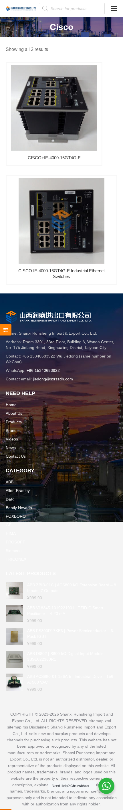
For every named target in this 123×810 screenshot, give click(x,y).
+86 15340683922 (43, 370)
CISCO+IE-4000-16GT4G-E (54, 157)
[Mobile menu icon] (113, 8)
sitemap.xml (100, 720)
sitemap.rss (17, 727)
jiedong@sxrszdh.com (53, 379)
